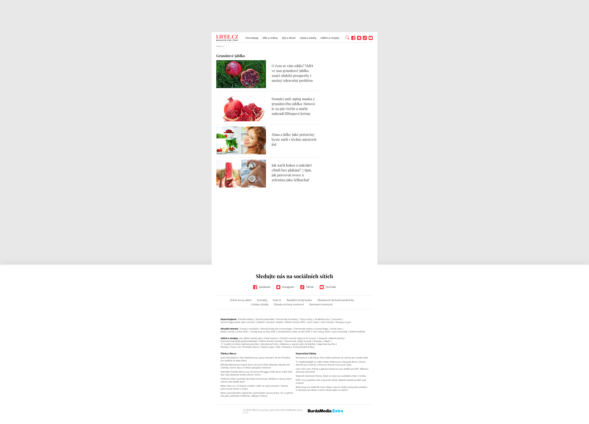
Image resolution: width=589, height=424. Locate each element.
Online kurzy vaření (241, 300)
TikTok (310, 287)
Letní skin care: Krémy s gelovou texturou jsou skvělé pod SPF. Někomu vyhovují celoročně (332, 370)
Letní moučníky (339, 331)
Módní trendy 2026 (295, 322)
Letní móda (313, 322)
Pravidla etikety (245, 319)
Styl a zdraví (289, 38)
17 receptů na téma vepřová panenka (240, 344)
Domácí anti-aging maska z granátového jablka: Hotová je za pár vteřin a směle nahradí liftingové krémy (293, 106)
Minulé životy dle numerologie (276, 328)
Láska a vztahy (308, 38)
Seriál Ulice (336, 328)
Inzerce (277, 300)
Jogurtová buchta (326, 344)
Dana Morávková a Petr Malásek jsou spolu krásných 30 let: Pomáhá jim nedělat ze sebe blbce (255, 359)
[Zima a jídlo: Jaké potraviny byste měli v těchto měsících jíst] (241, 153)
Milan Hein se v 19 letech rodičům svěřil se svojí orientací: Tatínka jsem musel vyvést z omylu (254, 387)
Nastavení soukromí (321, 304)
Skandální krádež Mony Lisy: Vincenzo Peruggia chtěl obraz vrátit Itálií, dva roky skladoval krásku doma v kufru (257, 373)
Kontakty (262, 300)
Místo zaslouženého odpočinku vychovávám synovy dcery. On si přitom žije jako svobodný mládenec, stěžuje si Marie (257, 394)
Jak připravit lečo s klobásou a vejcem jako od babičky (288, 344)
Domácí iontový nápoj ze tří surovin (298, 338)
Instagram (288, 287)
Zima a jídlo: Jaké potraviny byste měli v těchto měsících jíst (294, 139)
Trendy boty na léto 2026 (262, 331)
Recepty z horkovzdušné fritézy (298, 346)
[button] (347, 37)
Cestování (337, 319)
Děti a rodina (270, 38)
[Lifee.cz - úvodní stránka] (227, 38)
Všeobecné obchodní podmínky (335, 300)
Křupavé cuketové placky (331, 338)
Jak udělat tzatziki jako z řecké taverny (258, 338)
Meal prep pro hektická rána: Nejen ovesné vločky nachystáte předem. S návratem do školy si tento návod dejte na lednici (332, 388)
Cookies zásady (259, 304)
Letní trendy (327, 322)
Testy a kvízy (306, 319)
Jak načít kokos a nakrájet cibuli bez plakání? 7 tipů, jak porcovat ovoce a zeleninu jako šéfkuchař (292, 172)
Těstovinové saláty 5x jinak (297, 341)
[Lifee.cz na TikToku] (365, 39)
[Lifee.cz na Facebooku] (353, 39)
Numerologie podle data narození (238, 322)
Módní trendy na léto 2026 (234, 331)
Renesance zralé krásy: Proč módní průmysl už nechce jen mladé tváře (332, 357)
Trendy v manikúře (249, 328)
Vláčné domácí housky (270, 341)
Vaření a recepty (330, 38)
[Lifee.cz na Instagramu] (359, 39)
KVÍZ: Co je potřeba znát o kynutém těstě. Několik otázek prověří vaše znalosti (331, 381)
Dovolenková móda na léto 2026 (294, 331)
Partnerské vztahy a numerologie (311, 328)
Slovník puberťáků (265, 319)
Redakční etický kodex (299, 300)
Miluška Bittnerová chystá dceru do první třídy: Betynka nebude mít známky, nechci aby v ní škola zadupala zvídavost (255, 366)
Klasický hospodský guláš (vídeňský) (239, 341)
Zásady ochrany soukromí (289, 304)
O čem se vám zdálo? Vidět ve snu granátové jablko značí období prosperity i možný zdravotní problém (292, 73)
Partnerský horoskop (286, 319)
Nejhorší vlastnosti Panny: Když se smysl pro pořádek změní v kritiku (331, 375)
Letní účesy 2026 (321, 331)
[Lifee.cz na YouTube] (371, 39)
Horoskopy (252, 38)
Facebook (264, 287)
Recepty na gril (343, 322)
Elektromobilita (357, 331)
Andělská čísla (322, 319)
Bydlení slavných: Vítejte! (270, 322)
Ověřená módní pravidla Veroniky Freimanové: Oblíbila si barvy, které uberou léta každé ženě (256, 380)
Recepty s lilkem (322, 341)
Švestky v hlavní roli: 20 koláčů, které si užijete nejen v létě (250, 346)
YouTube (330, 287)
